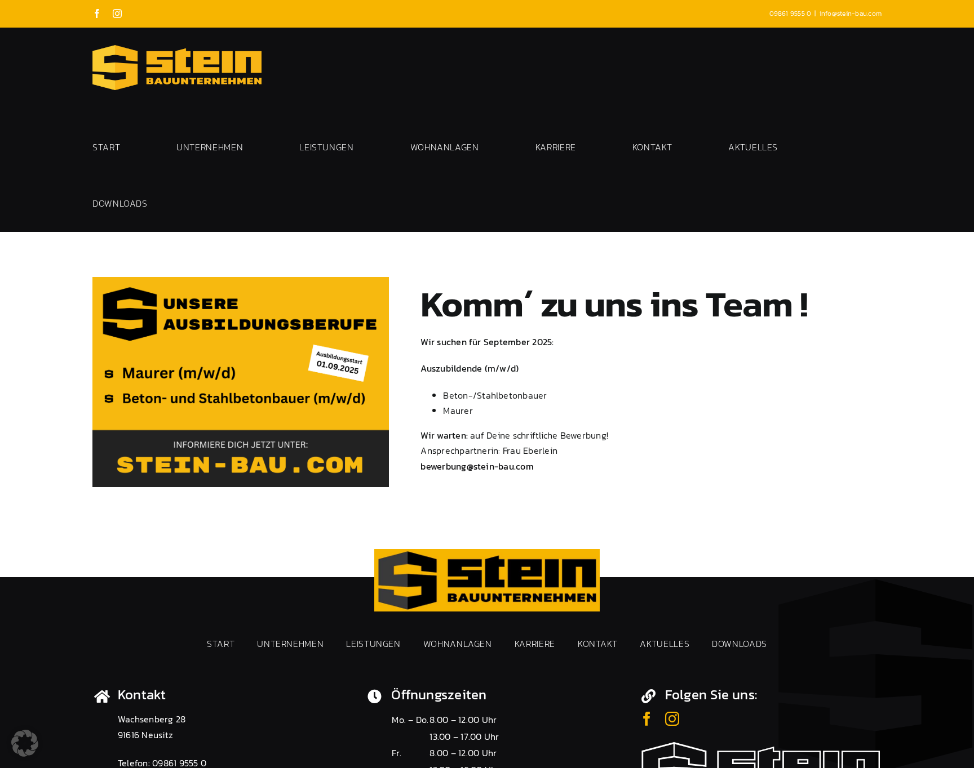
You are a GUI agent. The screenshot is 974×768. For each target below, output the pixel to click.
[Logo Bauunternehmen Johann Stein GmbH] (487, 553)
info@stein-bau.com (851, 13)
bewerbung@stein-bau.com (477, 466)
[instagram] (672, 719)
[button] (25, 743)
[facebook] (647, 719)
